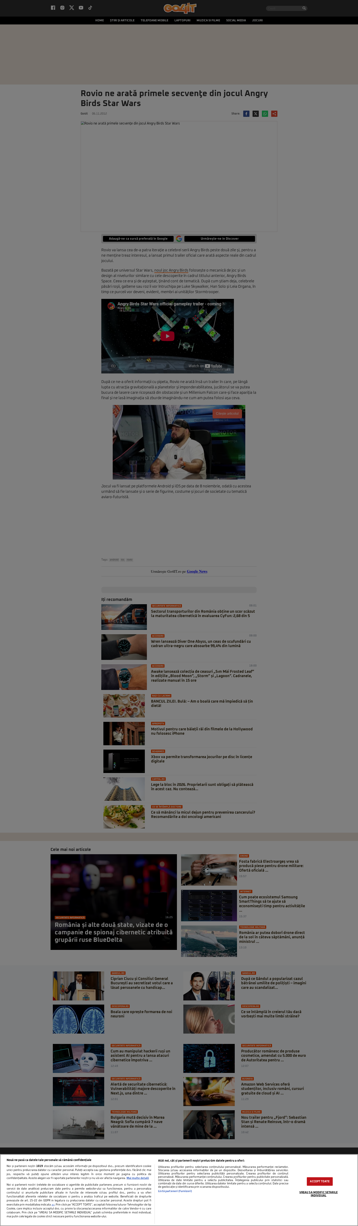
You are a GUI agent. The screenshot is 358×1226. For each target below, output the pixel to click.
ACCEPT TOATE (320, 1181)
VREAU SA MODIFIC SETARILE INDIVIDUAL (318, 1194)
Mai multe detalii (138, 1178)
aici (53, 1205)
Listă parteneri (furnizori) (175, 1191)
